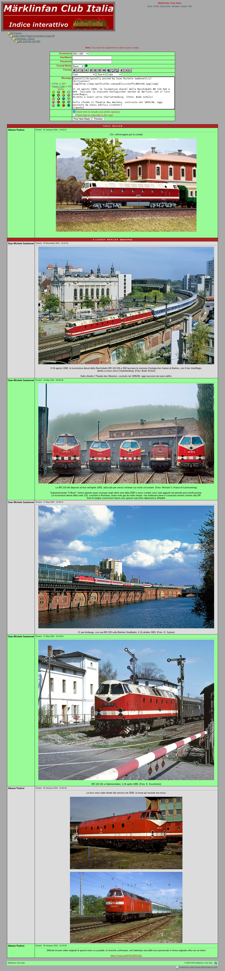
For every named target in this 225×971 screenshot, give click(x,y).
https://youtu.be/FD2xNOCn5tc (126, 955)
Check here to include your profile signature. (98, 112)
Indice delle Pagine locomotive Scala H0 (34, 36)
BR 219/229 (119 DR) (29, 41)
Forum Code (58, 86)
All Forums (16, 33)
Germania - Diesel (25, 38)
